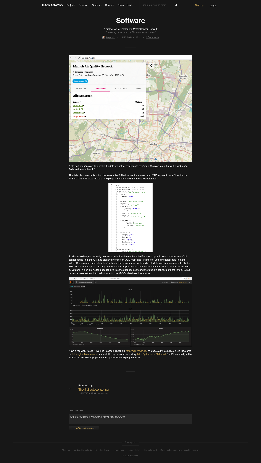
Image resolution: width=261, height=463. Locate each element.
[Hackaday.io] (52, 5)
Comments (152, 37)
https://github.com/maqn (84, 354)
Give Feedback (102, 450)
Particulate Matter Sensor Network (139, 29)
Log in (213, 5)
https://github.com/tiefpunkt (151, 354)
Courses (109, 5)
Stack (121, 5)
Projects (70, 5)
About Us (66, 450)
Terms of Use (118, 450)
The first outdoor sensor (93, 389)
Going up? (131, 442)
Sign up (199, 5)
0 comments (103, 393)
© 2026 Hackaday (130, 455)
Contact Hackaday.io (83, 450)
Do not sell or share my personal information (179, 450)
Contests (97, 5)
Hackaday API (150, 450)
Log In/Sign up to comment (84, 428)
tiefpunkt (110, 37)
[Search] (176, 5)
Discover (83, 5)
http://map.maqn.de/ (136, 351)
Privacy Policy (134, 450)
